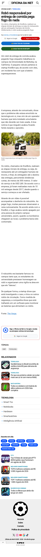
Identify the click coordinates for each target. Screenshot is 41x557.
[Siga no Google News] (24, 535)
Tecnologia (16, 9)
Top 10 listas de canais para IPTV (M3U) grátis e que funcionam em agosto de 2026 (23, 460)
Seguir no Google (12, 38)
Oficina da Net (6, 9)
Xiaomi (24, 445)
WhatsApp (5, 445)
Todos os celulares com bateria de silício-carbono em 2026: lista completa (24, 388)
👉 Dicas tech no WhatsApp (20, 49)
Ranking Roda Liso (8, 449)
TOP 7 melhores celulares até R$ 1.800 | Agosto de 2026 (23, 481)
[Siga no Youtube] (20, 535)
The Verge (12, 313)
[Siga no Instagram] (17, 535)
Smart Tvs (8, 402)
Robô (4, 349)
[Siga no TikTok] (27, 535)
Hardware (7, 411)
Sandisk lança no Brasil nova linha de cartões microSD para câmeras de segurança (24, 366)
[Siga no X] (14, 535)
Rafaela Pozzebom (11, 35)
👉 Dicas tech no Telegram (20, 43)
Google (11, 441)
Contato (20, 526)
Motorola (20, 441)
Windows (15, 445)
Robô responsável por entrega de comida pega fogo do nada (17, 16)
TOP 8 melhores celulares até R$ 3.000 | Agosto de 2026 (23, 470)
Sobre (20, 523)
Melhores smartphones (19, 466)
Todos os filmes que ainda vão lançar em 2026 (22, 492)
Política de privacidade (21, 529)
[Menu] (3, 3)
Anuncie (20, 519)
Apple (4, 441)
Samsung (30, 441)
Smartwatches (10, 416)
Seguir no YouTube (31, 38)
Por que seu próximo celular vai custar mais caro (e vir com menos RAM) (25, 376)
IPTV (12, 455)
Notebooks (8, 406)
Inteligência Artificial (12, 421)
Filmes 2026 (33, 445)
